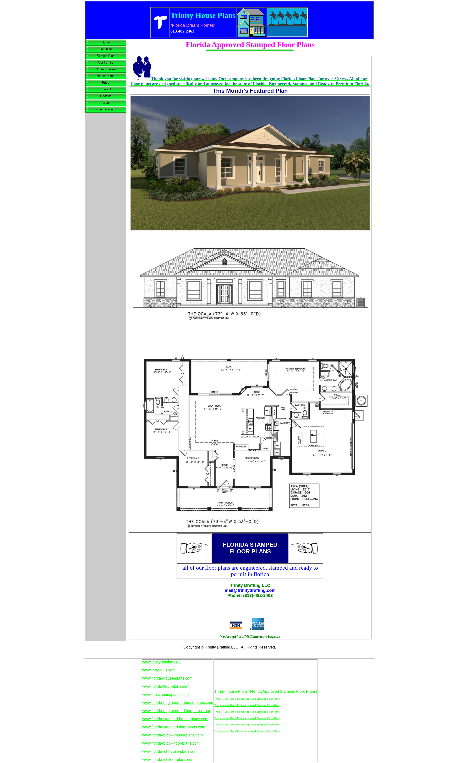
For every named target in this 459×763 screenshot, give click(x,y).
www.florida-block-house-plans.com (172, 735)
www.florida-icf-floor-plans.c (165, 760)
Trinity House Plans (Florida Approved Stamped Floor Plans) (265, 691)
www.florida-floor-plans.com (165, 686)
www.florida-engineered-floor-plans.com (176, 711)
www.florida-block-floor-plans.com (171, 743)
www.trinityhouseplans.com (165, 694)
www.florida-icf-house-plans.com (169, 751)
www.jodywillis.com (158, 670)
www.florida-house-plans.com (167, 678)
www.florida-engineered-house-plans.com (177, 703)
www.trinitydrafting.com (161, 662)
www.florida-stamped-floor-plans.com (173, 727)
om (191, 760)
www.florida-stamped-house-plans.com (175, 719)
